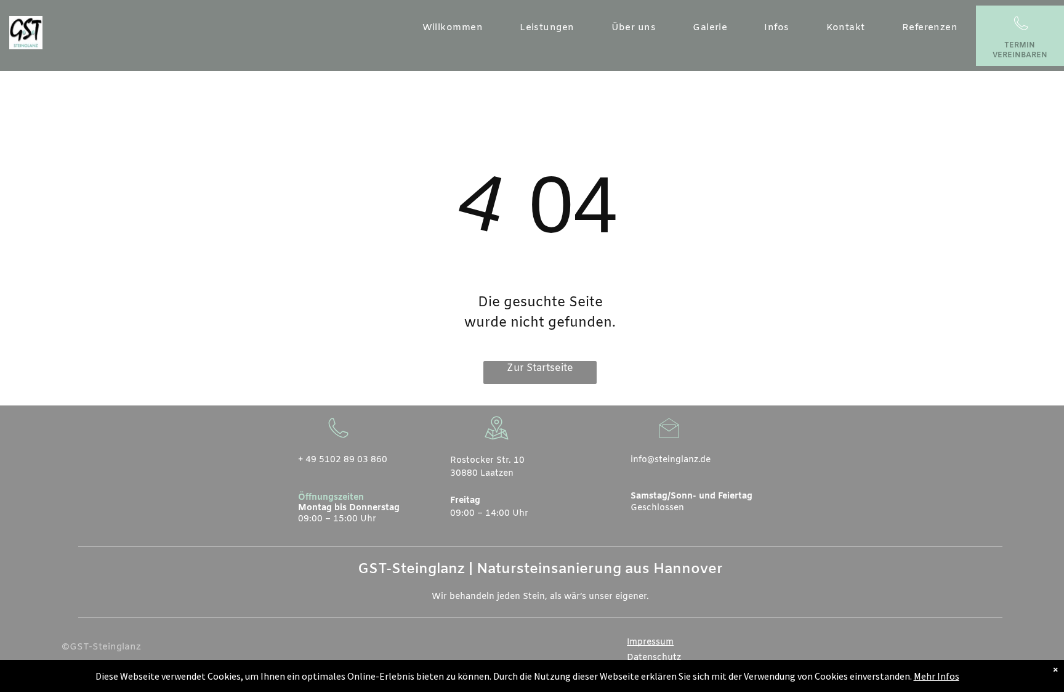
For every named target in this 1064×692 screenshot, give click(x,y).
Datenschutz (654, 658)
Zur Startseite (540, 368)
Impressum (650, 642)
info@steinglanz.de (671, 460)
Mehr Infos (936, 676)
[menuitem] (453, 28)
